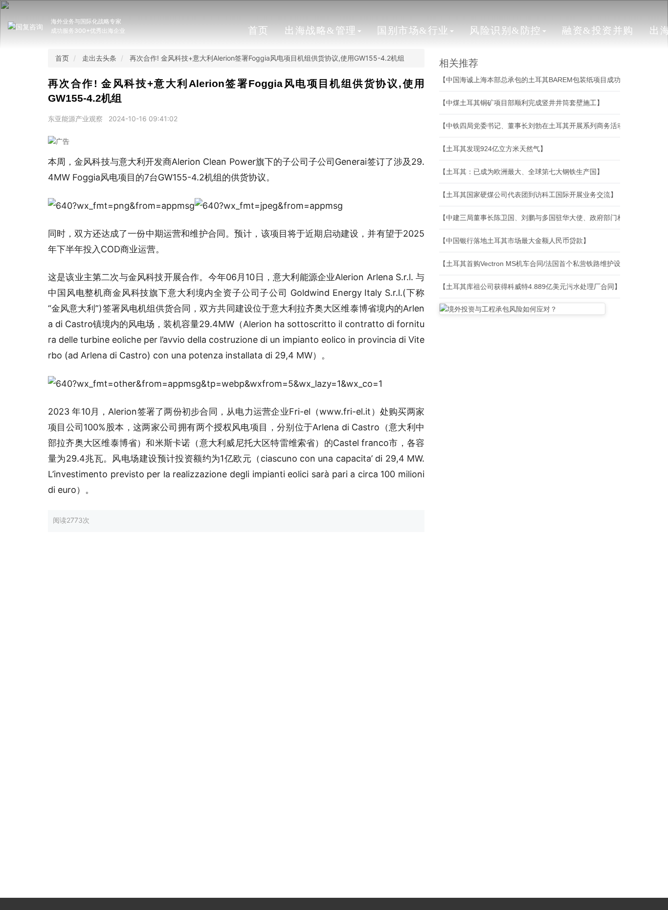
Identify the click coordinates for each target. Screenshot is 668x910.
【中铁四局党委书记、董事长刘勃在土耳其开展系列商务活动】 (535, 126)
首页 (258, 30)
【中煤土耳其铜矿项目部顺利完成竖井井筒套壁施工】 (521, 103)
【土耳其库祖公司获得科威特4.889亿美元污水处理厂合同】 (530, 286)
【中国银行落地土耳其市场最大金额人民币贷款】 (514, 240)
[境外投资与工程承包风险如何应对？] (522, 309)
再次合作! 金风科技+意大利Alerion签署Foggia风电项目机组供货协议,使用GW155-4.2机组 (267, 58)
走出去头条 (99, 58)
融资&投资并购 (598, 30)
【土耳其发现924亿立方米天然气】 (493, 149)
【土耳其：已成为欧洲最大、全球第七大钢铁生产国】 (521, 172)
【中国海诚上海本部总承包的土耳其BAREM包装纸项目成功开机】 (540, 80)
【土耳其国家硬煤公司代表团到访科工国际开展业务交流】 (528, 195)
